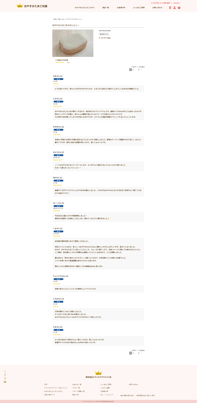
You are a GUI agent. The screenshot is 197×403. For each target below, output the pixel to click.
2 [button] (133, 70)
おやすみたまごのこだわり (53, 391)
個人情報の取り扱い (127, 395)
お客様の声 (121, 7)
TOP (45, 384)
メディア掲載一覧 (78, 391)
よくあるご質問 (139, 7)
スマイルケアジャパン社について (55, 388)
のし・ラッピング (107, 395)
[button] (142, 69)
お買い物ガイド (49, 395)
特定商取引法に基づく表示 (145, 395)
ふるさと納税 (105, 388)
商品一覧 (105, 7)
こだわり (84, 7)
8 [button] (138, 70)
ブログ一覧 (76, 388)
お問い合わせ (157, 7)
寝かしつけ (61, 19)
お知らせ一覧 (77, 384)
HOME (55, 19)
